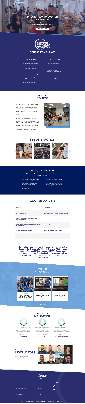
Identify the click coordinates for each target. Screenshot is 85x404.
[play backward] (15, 151)
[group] (42, 288)
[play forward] (70, 151)
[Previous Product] (15, 288)
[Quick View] (25, 284)
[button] (41, 4)
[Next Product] (70, 288)
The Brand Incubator (60, 401)
